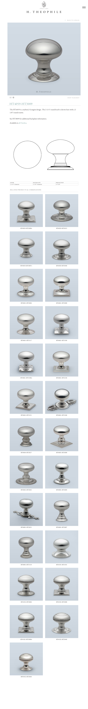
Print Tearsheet (73, 97)
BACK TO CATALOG (72, 20)
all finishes (23, 123)
